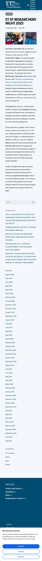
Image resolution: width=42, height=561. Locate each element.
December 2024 (10, 350)
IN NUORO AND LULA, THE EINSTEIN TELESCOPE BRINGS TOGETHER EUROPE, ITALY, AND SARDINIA (18, 247)
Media (7, 495)
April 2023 (8, 418)
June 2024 (8, 373)
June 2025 (8, 327)
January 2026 (10, 301)
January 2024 (10, 392)
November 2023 (10, 399)
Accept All (21, 546)
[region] (21, 544)
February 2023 (10, 426)
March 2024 (9, 384)
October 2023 (9, 403)
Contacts (9, 524)
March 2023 (9, 422)
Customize (21, 551)
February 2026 (10, 297)
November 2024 (10, 354)
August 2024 (9, 365)
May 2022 (8, 441)
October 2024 (10, 358)
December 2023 (10, 395)
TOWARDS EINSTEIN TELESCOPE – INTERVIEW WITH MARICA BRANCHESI (20, 228)
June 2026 (8, 282)
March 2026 (9, 293)
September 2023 (10, 407)
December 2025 (10, 305)
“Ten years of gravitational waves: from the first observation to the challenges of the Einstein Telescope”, (19, 82)
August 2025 (9, 320)
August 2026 (9, 275)
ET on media (9, 453)
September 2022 (10, 433)
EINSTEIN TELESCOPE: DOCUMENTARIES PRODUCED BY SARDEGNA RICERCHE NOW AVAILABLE (19, 237)
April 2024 (8, 380)
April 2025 (8, 335)
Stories (7, 464)
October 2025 (10, 312)
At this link (28, 179)
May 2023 (8, 414)
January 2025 (9, 346)
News (7, 461)
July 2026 (8, 278)
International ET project (14, 498)
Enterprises (9, 492)
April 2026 (8, 290)
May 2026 (8, 286)
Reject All (21, 557)
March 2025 (9, 339)
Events (9, 14)
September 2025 (10, 316)
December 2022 (10, 429)
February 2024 (10, 388)
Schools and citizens (13, 489)
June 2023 (8, 411)
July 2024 (8, 369)
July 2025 (8, 324)
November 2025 (10, 309)
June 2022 (8, 437)
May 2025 (8, 331)
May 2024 (8, 377)
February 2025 (10, 343)
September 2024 (11, 361)
